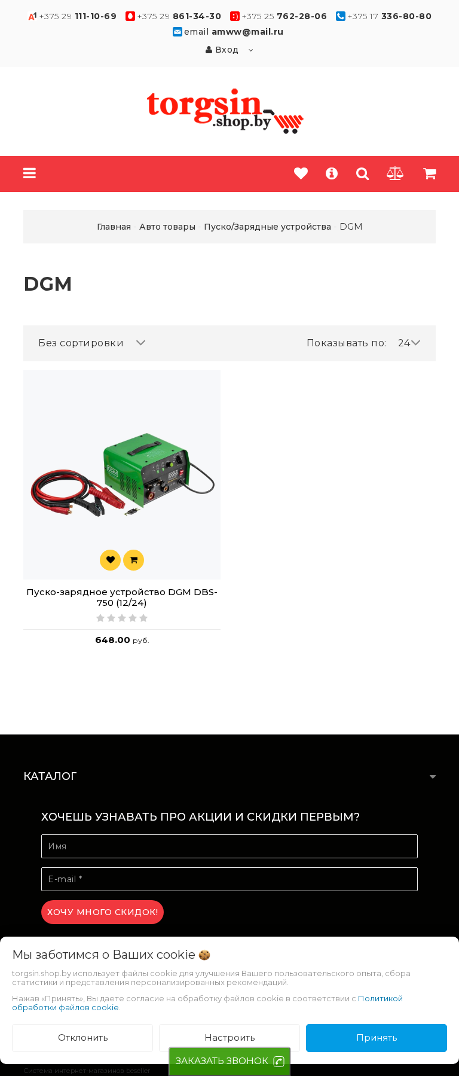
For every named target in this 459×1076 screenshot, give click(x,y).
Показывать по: (347, 343)
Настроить (229, 1037)
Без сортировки (81, 343)
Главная (114, 226)
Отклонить (83, 1037)
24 (404, 343)
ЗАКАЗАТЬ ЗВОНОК (222, 1060)
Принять (376, 1037)
